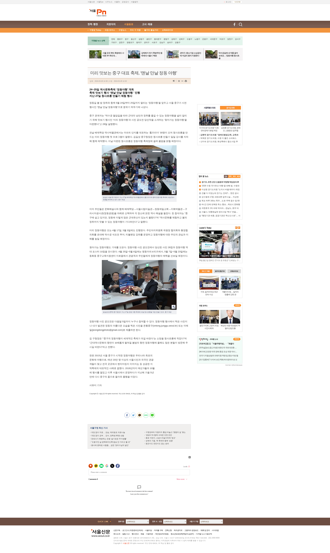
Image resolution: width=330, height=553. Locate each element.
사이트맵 (215, 530)
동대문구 (157, 39)
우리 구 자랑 (135, 30)
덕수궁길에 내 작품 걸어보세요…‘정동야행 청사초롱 (229, 55)
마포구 (222, 39)
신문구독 (116, 530)
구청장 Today (95, 30)
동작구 (139, 42)
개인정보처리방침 (161, 534)
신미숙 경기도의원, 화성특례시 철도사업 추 (219, 141)
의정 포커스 (110, 30)
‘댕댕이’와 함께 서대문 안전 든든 (159, 435)
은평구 (205, 39)
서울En (117, 2)
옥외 (140, 530)
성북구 (174, 39)
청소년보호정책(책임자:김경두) (182, 534)
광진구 (149, 39)
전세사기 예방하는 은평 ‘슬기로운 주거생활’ (109, 439)
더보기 (236, 339)
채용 (142, 534)
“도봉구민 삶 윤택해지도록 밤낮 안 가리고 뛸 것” (110, 442)
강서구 (237, 39)
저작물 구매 (158, 530)
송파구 (170, 42)
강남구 (162, 42)
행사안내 (135, 534)
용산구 (133, 39)
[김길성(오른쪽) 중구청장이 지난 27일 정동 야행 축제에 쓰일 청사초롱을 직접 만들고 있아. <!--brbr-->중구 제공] (139, 262)
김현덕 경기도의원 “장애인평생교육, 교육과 (219, 135)
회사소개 (116, 534)
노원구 (197, 39)
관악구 (146, 42)
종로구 (120, 39)
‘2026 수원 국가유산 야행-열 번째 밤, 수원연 (220, 186)
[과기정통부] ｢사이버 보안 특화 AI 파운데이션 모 (218, 359)
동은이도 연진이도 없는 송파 (157, 444)
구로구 (114, 42)
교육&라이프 (167, 30)
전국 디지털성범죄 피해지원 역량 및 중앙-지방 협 (218, 355)
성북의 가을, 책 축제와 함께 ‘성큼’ (159, 441)
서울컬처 (134, 2)
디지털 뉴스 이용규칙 (204, 534)
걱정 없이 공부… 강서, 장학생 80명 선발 (107, 436)
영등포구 (130, 42)
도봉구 (189, 39)
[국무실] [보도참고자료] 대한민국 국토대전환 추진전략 (220, 347)
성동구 (141, 39)
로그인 (228, 2)
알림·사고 (126, 534)
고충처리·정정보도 (191, 530)
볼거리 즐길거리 (151, 30)
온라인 (136, 530)
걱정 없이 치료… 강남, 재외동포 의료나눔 (108, 432)
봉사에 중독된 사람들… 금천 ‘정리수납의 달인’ (110, 445)
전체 (113, 39)
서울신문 (91, 2)
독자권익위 (178, 530)
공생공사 (125, 2)
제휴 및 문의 (205, 530)
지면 (131, 530)
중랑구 (166, 39)
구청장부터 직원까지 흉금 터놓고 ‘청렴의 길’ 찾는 (166, 432)
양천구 (230, 39)
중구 (127, 39)
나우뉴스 (108, 2)
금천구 (121, 42)
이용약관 (149, 534)
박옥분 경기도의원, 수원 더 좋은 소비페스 (218, 138)
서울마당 (148, 530)
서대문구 (213, 39)
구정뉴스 (122, 30)
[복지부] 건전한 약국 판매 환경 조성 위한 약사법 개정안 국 (222, 351)
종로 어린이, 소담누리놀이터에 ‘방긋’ (161, 438)
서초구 (154, 42)
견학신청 (168, 530)
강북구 (181, 39)
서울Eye (100, 2)
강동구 (177, 42)
